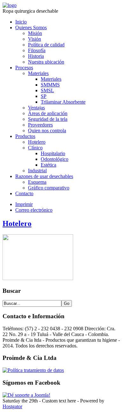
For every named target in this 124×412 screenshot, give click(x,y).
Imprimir (24, 204)
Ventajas (36, 107)
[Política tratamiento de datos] (33, 370)
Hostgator (12, 406)
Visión (34, 39)
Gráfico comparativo (48, 187)
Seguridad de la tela (47, 119)
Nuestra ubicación (46, 62)
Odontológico (54, 159)
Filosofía (36, 50)
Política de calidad (46, 44)
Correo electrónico (33, 210)
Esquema (37, 182)
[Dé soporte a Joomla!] (26, 395)
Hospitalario (53, 153)
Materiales (38, 73)
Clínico (35, 147)
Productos (25, 136)
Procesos (24, 67)
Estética (48, 165)
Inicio (21, 21)
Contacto (24, 193)
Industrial (37, 170)
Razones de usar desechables (44, 176)
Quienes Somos (31, 27)
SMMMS (50, 84)
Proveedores (40, 124)
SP (43, 96)
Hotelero (36, 142)
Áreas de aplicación (47, 113)
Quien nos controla (47, 130)
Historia (36, 56)
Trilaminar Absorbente (63, 102)
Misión (35, 33)
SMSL (47, 90)
